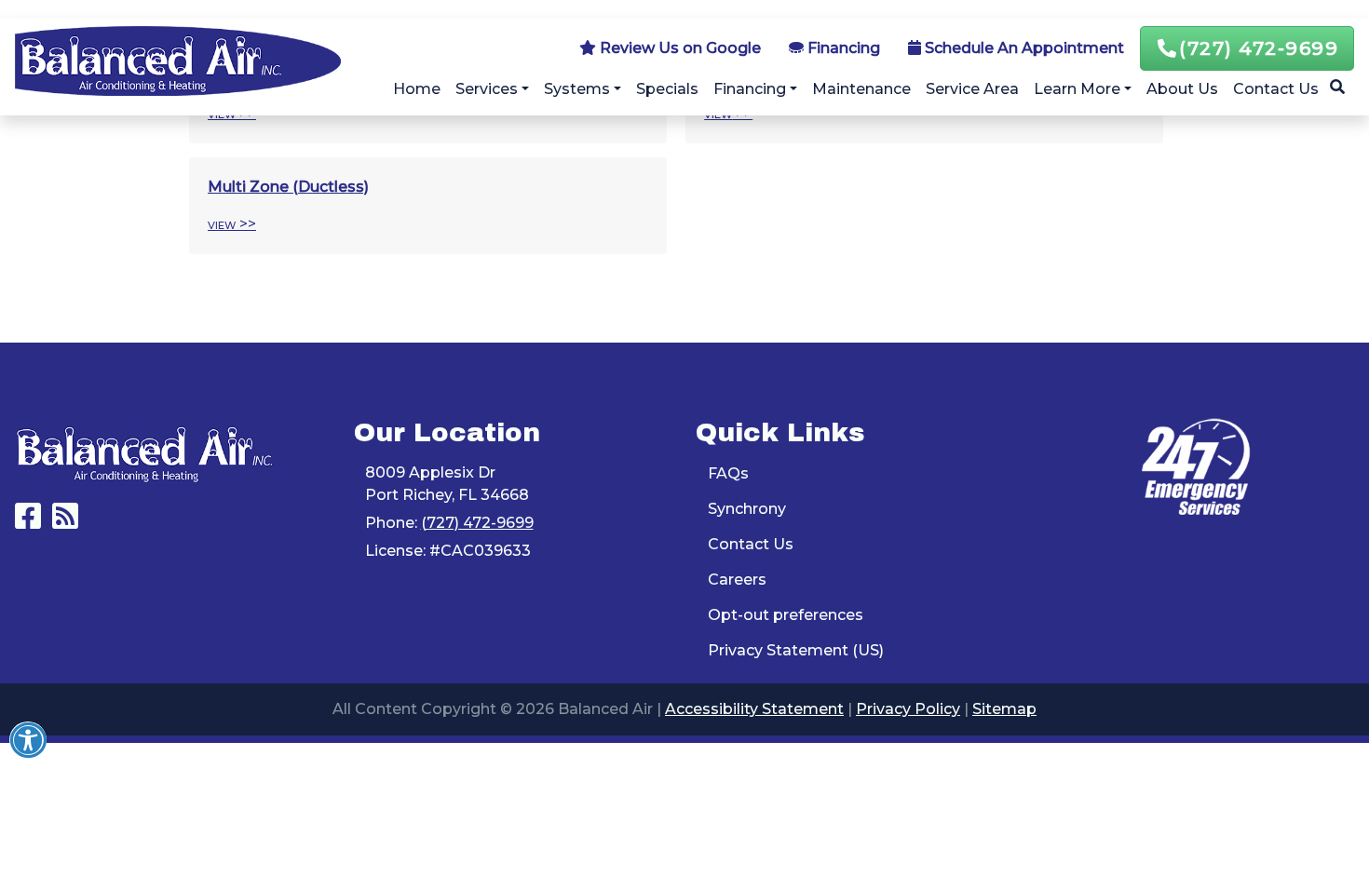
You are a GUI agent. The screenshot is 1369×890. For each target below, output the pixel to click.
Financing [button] (842, 48)
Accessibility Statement (754, 709)
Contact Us (1276, 89)
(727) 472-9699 (1258, 48)
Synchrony (747, 509)
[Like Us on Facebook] (28, 522)
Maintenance (861, 89)
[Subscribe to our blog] (65, 522)
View (222, 224)
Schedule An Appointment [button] (1022, 48)
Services (486, 89)
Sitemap (1004, 709)
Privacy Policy (908, 709)
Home (417, 89)
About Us (1182, 89)
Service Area (972, 89)
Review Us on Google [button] (678, 48)
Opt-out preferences (785, 615)
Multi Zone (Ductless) (288, 187)
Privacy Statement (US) (796, 650)
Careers (737, 579)
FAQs (728, 473)
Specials (667, 89)
